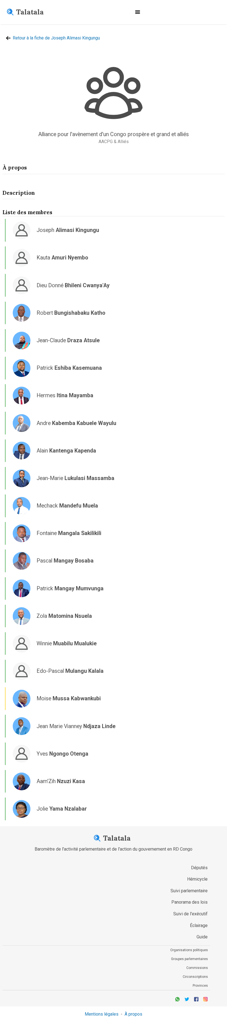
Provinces (200, 986)
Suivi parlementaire (189, 890)
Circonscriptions (195, 977)
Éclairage (199, 925)
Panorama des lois (189, 902)
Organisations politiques (189, 950)
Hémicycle (197, 879)
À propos (133, 1014)
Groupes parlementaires (189, 959)
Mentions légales (101, 1014)
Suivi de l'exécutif (190, 913)
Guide (202, 936)
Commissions (197, 968)
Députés (199, 867)
